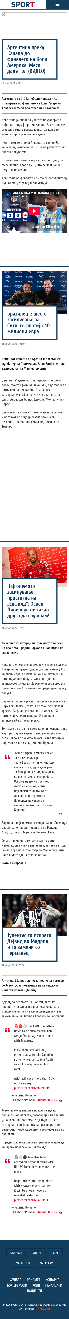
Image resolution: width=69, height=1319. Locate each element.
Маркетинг (23, 1263)
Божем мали (17, 1285)
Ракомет (33, 1280)
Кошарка (52, 1280)
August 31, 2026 (47, 1100)
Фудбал (16, 1280)
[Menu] (57, 4)
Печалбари (53, 1285)
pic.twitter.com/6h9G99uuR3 (32, 1088)
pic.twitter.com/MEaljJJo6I (31, 1200)
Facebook (16, 1253)
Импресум (46, 1263)
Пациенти (34, 1291)
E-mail (55, 1253)
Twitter (36, 1253)
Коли (36, 1285)
